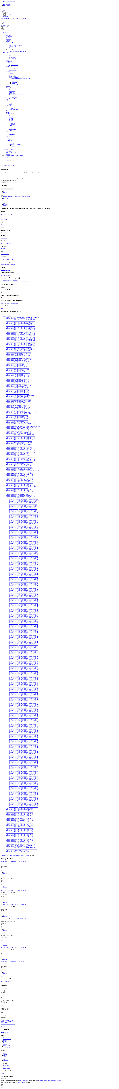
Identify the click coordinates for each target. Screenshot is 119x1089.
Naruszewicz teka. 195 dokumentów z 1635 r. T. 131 (17, 476)
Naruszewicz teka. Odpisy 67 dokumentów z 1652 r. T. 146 (19, 495)
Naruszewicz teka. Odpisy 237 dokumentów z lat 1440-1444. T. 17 (20, 337)
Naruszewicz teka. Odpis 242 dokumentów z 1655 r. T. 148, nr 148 (23, 690)
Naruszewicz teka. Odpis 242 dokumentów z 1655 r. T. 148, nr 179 (23, 729)
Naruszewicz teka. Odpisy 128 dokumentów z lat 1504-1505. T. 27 (20, 349)
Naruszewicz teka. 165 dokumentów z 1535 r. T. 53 (17, 381)
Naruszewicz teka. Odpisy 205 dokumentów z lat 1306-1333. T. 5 (20, 322)
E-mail (2, 178)
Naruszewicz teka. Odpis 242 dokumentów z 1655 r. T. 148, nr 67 (23, 584)
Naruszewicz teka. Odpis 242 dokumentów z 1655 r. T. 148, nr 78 (23, 604)
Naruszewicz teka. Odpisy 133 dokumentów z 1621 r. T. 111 (19, 453)
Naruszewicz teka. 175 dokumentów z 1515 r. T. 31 (17, 354)
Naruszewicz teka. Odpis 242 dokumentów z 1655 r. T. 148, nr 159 (23, 704)
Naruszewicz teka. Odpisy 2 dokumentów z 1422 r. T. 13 (18, 332)
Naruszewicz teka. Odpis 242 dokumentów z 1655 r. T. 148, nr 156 (23, 700)
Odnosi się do (12, 123)
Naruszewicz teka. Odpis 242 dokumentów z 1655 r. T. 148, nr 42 (23, 552)
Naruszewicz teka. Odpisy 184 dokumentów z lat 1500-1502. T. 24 (20, 345)
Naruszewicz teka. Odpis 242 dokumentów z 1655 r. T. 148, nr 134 (23, 673)
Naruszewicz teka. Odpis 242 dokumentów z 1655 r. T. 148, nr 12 (23, 515)
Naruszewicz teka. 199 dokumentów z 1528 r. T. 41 (17, 366)
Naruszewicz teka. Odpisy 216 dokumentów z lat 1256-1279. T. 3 (20, 319)
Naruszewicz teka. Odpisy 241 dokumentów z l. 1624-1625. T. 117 (20, 459)
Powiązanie (10, 113)
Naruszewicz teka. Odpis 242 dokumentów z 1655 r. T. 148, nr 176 (23, 725)
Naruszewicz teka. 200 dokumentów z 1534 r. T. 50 (17, 378)
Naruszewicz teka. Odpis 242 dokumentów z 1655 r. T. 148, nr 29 (23, 536)
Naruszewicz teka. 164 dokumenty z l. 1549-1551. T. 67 (18, 399)
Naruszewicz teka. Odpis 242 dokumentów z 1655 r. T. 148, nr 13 (23, 516)
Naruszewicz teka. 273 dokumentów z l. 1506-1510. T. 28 (18, 350)
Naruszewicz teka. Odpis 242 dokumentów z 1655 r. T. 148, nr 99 (23, 630)
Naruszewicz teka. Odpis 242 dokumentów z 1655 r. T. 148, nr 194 (23, 747)
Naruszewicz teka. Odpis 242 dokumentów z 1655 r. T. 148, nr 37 (23, 546)
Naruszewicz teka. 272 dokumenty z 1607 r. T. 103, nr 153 (13, 904)
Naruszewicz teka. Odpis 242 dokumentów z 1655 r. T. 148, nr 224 (23, 784)
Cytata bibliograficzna (13, 109)
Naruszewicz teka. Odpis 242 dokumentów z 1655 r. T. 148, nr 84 (23, 611)
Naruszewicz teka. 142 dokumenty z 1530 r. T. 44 (17, 370)
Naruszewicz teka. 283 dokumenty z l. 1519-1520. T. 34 (18, 358)
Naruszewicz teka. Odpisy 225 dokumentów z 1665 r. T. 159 (19, 820)
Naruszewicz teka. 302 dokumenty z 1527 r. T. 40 (17, 365)
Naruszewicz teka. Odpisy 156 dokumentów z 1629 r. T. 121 (19, 464)
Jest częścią (11, 117)
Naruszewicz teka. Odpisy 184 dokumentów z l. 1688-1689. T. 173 (20, 838)
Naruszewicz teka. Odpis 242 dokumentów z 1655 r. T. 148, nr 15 (23, 518)
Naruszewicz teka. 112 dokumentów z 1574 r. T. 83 (17, 418)
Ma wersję (11, 118)
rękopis (2, 224)
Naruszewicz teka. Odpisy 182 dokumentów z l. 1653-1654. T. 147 (20, 496)
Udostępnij (8, 13)
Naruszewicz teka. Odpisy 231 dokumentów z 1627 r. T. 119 (19, 462)
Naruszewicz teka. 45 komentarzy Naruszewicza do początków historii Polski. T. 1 (24, 317)
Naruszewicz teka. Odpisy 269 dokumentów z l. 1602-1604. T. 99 (20, 438)
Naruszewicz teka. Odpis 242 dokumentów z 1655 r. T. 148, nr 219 (23, 778)
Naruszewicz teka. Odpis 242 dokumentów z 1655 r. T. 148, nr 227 (23, 788)
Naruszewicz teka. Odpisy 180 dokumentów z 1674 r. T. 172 (19, 836)
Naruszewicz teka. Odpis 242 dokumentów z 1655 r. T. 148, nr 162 (23, 708)
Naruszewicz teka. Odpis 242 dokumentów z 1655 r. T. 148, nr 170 (23, 718)
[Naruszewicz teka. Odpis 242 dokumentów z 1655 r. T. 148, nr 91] (15, 196)
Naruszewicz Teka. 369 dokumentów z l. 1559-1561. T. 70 (19, 402)
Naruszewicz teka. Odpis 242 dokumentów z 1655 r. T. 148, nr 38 (23, 547)
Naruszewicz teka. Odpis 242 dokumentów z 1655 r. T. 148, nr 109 (23, 642)
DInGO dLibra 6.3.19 (24, 1080)
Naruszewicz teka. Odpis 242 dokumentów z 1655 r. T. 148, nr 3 (23, 504)
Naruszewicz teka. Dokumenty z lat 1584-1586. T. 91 (17, 428)
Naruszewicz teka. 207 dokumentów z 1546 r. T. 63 (17, 394)
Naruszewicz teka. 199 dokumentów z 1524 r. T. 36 (17, 360)
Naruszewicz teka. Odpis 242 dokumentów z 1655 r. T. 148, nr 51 (23, 563)
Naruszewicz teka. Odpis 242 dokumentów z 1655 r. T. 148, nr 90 (23, 619)
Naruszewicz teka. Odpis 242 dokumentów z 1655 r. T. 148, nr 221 (23, 781)
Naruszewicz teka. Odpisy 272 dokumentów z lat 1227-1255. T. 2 (20, 318)
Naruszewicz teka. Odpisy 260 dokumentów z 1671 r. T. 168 (19, 831)
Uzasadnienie (20, 178)
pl (3, 10)
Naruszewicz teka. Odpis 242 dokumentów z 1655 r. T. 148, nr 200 (23, 755)
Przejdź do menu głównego (9, 1)
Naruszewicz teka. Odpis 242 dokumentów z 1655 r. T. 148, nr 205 (23, 761)
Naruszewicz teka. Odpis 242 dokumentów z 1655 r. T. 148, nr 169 (23, 716)
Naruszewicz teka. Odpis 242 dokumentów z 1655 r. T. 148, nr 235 (23, 798)
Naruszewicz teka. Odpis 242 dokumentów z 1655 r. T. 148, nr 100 (23, 631)
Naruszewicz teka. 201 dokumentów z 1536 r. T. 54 (17, 382)
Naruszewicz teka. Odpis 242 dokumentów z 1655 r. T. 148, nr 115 (23, 650)
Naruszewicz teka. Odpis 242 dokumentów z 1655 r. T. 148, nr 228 (23, 789)
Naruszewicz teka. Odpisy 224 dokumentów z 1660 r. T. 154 (19, 814)
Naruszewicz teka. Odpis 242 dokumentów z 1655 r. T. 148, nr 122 (23, 658)
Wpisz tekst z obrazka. (12, 180)
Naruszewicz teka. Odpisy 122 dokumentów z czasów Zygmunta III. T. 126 (22, 470)
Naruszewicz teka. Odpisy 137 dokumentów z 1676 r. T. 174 (19, 839)
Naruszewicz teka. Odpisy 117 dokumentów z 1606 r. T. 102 (19, 442)
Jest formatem (12, 121)
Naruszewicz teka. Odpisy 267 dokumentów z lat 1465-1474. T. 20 (20, 340)
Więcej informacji (21, 1082)
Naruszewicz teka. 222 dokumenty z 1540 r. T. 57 (17, 386)
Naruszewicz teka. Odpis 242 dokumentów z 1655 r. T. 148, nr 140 (23, 680)
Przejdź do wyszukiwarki (8, 3)
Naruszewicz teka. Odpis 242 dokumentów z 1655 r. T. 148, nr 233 (23, 795)
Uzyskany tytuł (15, 81)
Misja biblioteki (9, 151)
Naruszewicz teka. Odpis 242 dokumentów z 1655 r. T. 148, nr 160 (23, 705)
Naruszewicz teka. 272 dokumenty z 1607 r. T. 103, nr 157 (13, 961)
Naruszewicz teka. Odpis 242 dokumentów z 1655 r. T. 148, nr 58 (23, 572)
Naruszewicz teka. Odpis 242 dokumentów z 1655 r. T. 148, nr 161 (23, 706)
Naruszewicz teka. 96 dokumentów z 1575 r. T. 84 (17, 420)
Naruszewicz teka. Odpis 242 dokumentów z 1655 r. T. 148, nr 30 (23, 537)
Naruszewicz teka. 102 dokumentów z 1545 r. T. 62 (17, 392)
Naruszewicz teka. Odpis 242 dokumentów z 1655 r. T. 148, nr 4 (23, 505)
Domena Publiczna (5, 254)
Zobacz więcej (6, 1047)
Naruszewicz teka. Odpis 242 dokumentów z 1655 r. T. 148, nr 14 (23, 517)
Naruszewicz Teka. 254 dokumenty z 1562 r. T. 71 (17, 403)
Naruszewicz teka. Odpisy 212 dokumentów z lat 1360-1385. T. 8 (20, 326)
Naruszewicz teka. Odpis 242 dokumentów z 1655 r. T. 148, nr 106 (23, 638)
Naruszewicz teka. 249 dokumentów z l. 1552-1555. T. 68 (18, 400)
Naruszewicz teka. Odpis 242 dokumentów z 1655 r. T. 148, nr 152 (23, 695)
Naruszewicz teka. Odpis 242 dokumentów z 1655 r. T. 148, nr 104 (23, 636)
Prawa (8, 131)
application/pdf (4, 238)
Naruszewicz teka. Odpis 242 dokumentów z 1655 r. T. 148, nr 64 (23, 579)
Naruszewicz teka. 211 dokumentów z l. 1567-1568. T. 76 (18, 410)
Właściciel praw (11, 136)
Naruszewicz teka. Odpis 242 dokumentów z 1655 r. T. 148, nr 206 (23, 762)
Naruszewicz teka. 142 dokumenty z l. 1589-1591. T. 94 (18, 432)
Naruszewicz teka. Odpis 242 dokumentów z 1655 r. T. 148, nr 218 (23, 777)
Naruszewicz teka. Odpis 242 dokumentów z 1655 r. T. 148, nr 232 (23, 794)
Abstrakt (11, 73)
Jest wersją (11, 119)
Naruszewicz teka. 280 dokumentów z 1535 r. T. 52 (17, 380)
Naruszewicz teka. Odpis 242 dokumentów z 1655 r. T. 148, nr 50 (23, 562)
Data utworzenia (12, 89)
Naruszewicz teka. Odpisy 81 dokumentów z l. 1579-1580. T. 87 (20, 423)
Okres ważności (12, 98)
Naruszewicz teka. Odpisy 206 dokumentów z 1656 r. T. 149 (19, 808)
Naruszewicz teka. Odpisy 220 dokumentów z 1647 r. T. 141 (19, 489)
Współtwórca (9, 61)
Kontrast (5, 12)
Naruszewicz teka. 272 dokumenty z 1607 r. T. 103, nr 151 (13, 933)
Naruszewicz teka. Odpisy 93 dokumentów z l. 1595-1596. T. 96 (20, 434)
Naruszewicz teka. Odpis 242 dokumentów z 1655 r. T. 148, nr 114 (23, 648)
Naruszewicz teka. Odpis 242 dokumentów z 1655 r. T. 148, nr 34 (23, 542)
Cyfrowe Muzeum (7, 280)
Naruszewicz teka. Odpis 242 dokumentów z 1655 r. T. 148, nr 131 (23, 669)
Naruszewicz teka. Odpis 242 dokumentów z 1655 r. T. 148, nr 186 (23, 737)
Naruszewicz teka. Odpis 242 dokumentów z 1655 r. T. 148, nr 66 (23, 583)
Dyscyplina (14, 83)
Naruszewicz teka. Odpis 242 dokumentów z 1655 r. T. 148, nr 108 (23, 641)
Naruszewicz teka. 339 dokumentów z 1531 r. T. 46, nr (18, 373)
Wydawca (8, 86)
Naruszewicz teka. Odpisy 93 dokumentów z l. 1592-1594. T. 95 (20, 433)
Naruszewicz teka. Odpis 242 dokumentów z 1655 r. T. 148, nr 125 (23, 662)
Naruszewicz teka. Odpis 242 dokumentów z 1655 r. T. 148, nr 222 (23, 782)
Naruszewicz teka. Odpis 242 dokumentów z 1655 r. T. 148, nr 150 (23, 693)
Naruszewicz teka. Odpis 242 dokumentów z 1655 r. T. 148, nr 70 (23, 594)
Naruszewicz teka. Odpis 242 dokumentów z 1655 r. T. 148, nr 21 (23, 526)
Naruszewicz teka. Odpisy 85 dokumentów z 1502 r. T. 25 (18, 347)
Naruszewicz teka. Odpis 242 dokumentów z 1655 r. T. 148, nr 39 (23, 548)
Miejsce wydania (12, 76)
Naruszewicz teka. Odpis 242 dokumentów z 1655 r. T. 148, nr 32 (23, 540)
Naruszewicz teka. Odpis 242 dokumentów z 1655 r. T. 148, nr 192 (23, 745)
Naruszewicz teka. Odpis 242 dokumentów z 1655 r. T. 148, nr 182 (23, 732)
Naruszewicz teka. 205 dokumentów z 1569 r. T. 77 (17, 411)
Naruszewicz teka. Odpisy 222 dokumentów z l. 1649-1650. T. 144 (20, 493)
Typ (7, 99)
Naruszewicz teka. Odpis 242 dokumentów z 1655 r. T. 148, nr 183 (23, 734)
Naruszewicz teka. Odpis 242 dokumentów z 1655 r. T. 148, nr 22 (23, 527)
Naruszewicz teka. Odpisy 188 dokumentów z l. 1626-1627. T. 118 (20, 460)
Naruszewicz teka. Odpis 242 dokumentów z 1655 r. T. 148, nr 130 (23, 668)
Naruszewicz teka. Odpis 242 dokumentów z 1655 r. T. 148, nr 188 (23, 740)
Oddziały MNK (11, 42)
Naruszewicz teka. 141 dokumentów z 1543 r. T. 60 (17, 390)
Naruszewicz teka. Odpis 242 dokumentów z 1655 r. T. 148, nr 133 (23, 672)
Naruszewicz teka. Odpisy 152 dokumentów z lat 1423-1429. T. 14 (20, 333)
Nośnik (10, 104)
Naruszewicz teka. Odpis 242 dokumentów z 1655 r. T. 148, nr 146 (23, 688)
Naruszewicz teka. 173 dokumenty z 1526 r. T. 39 (17, 364)
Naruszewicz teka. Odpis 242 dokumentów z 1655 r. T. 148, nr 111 (23, 645)
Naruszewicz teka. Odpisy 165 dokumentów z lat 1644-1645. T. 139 (21, 486)
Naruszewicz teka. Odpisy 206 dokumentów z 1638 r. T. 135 (19, 481)
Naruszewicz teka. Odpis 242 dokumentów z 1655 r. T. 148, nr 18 (23, 522)
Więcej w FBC (4, 981)
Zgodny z (11, 130)
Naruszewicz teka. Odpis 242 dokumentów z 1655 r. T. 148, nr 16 (23, 520)
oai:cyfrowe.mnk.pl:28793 (6, 243)
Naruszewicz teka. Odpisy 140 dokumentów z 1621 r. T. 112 (19, 454)
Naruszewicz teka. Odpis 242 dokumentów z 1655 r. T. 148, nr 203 (23, 758)
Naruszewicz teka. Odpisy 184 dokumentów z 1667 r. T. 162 (19, 824)
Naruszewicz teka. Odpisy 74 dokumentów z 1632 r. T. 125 (19, 469)
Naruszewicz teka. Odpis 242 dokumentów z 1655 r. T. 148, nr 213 (23, 771)
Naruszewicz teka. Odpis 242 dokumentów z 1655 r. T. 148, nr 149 (23, 692)
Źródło (7, 110)
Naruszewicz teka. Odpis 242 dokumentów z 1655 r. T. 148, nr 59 (23, 573)
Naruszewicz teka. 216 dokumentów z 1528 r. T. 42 (17, 368)
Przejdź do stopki (7, 5)
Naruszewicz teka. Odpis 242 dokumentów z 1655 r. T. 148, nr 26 (23, 532)
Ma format (11, 120)
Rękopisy (8, 41)
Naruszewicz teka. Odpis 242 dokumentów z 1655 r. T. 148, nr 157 (23, 702)
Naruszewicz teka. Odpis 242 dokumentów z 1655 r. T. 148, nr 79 (23, 605)
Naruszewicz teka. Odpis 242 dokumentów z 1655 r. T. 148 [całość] (23, 499)
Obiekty (8, 157)
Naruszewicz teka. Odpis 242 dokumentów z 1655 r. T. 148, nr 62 (23, 577)
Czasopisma (8, 37)
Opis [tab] (4, 203)
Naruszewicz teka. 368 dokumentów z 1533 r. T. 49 (17, 376)
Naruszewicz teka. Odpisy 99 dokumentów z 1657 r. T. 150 (19, 809)
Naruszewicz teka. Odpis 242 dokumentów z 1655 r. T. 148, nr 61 (23, 575)
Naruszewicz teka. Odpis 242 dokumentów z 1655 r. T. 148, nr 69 (23, 593)
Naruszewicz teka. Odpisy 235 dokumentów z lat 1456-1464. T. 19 (20, 339)
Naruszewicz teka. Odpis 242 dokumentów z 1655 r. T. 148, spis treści (24, 500)
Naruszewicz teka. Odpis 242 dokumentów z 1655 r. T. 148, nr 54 (23, 567)
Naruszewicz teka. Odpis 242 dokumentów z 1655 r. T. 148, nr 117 (23, 652)
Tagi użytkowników (13, 65)
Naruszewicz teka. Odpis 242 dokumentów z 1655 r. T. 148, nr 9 (23, 511)
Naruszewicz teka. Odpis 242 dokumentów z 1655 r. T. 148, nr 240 (23, 804)
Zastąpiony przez (12, 126)
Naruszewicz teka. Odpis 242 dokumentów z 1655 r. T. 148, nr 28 (23, 535)
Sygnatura (11, 108)
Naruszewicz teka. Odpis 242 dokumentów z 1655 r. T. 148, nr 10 (23, 512)
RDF (2, 308)
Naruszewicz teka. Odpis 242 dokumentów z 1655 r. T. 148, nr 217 (23, 776)
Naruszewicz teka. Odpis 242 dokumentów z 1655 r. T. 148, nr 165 (23, 711)
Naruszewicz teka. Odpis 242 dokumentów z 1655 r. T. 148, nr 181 (23, 731)
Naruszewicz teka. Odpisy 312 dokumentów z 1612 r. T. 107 (19, 448)
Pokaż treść (5, 198)
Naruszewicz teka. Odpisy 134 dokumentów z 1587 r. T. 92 (19, 429)
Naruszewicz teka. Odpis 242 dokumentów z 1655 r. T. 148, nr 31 (23, 538)
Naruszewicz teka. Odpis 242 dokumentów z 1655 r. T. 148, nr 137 (23, 677)
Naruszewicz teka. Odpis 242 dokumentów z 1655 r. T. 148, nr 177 (23, 726)
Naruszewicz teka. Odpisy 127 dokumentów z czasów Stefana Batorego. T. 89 (23, 426)
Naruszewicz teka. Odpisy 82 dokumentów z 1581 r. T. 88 (18, 425)
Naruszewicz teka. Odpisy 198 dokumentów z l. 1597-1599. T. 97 (20, 436)
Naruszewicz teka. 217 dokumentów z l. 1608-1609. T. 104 (19, 444)
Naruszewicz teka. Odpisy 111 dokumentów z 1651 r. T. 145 (19, 494)
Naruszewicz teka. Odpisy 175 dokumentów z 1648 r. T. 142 (19, 490)
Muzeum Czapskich (13, 47)
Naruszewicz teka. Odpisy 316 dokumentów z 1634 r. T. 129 (19, 474)
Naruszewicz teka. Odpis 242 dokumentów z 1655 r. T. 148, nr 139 (23, 679)
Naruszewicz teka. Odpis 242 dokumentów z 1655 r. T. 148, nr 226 (23, 787)
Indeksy (5, 52)
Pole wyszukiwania (5, 163)
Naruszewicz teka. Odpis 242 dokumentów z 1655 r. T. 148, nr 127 (23, 664)
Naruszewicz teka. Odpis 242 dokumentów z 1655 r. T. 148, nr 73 (23, 598)
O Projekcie (6, 149)
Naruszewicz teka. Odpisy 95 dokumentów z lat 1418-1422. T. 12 (20, 331)
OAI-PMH (3, 313)
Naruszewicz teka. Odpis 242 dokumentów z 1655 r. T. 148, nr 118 (23, 653)
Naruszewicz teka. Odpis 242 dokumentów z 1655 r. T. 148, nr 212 (23, 770)
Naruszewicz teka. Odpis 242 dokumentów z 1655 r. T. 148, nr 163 (23, 709)
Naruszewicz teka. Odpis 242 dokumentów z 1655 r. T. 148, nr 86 (23, 614)
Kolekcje (5, 32)
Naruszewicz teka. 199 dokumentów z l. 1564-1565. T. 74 (18, 407)
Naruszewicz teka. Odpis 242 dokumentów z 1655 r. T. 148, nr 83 (23, 610)
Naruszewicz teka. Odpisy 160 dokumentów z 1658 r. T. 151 (19, 810)
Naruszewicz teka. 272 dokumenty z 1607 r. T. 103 (17, 443)
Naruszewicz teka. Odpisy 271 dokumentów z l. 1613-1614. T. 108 (20, 449)
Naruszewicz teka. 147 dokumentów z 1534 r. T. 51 (17, 379)
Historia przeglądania (9, 155)
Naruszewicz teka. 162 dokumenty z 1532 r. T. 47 (17, 374)
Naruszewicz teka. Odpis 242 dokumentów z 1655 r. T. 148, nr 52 (23, 564)
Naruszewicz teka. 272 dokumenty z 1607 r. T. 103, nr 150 (13, 947)
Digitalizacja (11, 143)
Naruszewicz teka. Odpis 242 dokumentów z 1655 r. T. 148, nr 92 (23, 621)
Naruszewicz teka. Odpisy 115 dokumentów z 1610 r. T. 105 (19, 446)
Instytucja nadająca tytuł (17, 84)
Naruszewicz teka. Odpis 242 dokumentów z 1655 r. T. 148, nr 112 (23, 646)
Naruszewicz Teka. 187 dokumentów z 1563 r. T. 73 (17, 406)
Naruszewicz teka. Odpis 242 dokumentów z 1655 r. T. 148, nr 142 (23, 683)
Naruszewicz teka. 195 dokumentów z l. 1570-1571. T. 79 (18, 413)
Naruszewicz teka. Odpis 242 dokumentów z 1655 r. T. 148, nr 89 (23, 617)
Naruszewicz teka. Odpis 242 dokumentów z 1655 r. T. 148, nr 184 (23, 735)
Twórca (7, 60)
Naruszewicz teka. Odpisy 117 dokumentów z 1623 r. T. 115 (19, 458)
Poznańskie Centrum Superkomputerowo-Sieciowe (49, 1080)
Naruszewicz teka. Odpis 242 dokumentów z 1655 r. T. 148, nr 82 (23, 609)
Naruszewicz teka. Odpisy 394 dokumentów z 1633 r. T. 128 (19, 473)
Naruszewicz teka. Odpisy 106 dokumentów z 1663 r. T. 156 (19, 817)
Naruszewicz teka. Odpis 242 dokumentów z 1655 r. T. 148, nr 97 (23, 627)
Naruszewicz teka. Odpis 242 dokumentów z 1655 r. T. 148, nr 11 (23, 514)
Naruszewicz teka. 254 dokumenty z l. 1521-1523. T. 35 (18, 359)
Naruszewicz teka (7, 316)
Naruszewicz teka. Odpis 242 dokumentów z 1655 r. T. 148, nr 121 (23, 657)
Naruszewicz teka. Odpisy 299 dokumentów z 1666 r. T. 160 (19, 821)
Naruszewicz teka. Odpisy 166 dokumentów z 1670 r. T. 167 (19, 830)
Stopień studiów (15, 82)
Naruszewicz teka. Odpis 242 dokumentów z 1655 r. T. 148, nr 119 (23, 655)
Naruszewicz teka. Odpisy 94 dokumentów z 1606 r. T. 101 (19, 441)
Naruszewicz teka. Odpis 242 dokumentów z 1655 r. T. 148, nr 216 (23, 774)
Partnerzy (9, 49)
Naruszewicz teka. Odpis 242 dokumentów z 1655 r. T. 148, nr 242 (23, 807)
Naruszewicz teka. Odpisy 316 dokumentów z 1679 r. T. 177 (19, 851)
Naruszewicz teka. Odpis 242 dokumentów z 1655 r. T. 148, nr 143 (23, 684)
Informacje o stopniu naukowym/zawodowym (20, 78)
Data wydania (12, 93)
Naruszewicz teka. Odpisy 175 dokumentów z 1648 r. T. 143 (19, 491)
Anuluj (2, 182)
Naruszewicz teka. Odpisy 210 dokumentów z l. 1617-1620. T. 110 (20, 452)
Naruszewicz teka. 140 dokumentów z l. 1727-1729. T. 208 (19, 845)
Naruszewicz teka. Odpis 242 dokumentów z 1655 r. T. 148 (19, 497)
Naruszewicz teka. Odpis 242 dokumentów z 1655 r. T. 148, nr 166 (23, 713)
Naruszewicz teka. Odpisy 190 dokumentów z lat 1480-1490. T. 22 (20, 343)
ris (3, 191)
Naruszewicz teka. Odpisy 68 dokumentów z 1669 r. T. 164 (19, 826)
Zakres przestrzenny (13, 68)
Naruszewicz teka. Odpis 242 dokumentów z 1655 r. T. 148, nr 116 (23, 651)
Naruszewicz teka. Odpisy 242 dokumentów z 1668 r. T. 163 (19, 825)
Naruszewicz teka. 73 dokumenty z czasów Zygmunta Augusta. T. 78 (21, 412)
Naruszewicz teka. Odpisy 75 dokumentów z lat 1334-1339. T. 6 (20, 323)
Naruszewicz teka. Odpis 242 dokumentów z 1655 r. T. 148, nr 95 (23, 625)
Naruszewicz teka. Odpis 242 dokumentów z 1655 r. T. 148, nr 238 (23, 802)
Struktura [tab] (5, 205)
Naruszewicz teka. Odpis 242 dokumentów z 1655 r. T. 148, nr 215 (23, 773)
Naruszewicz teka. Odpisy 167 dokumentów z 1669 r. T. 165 (19, 828)
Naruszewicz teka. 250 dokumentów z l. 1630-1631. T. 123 (19, 467)
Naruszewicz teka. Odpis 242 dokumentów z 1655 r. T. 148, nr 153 (23, 697)
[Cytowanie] (2, 195)
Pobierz (2, 200)
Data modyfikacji (12, 96)
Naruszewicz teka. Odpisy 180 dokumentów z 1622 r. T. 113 (19, 455)
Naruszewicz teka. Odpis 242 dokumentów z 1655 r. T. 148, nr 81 (23, 608)
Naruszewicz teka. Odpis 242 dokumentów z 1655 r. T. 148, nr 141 (23, 682)
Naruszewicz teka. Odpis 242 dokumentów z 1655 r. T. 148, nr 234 (23, 797)
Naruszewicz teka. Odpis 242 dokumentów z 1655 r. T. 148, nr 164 (23, 710)
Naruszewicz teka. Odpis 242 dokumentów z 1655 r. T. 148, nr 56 (23, 569)
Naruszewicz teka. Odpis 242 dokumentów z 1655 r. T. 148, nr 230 (23, 792)
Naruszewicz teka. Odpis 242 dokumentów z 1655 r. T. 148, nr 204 (23, 760)
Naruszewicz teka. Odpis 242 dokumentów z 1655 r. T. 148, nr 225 (23, 786)
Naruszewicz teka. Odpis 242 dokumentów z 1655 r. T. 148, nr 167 (23, 714)
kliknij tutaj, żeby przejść (6, 270)
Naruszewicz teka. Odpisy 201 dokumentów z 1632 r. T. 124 (19, 468)
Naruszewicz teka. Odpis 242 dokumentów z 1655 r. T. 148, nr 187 (23, 739)
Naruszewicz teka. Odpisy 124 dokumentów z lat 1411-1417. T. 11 (20, 329)
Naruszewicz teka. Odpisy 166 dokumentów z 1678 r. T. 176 (19, 841)
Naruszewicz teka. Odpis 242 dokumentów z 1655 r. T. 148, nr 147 (23, 689)
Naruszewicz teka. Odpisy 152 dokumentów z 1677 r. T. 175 (19, 840)
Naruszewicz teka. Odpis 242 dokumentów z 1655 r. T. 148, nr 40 (23, 549)
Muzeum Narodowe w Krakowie (8, 259)
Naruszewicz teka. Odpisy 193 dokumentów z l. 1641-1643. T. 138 (20, 485)
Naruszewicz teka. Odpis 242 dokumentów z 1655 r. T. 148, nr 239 (23, 803)
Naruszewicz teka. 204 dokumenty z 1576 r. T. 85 (17, 421)
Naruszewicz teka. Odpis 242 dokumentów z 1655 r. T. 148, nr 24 (23, 530)
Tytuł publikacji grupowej (14, 58)
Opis (8, 71)
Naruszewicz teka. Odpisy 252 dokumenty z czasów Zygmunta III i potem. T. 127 (24, 472)
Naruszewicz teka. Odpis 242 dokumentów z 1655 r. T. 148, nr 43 (23, 553)
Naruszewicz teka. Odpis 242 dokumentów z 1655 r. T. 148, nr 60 (23, 574)
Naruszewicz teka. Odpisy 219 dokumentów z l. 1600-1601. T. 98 (20, 437)
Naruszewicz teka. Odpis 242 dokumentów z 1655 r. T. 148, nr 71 (23, 595)
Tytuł (8, 55)
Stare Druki (8, 35)
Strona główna (5, 1032)
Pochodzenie (10, 140)
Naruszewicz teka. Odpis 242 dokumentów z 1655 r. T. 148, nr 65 (23, 582)
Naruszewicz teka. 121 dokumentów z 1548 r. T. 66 (17, 397)
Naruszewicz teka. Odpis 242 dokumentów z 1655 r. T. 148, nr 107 (23, 640)
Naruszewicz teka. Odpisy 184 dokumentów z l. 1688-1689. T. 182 (20, 844)
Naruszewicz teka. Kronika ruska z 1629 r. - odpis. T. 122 (18, 465)
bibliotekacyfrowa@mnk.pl (6, 1014)
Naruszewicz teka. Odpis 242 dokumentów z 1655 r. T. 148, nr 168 (23, 715)
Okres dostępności (13, 97)
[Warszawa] (3, 232)
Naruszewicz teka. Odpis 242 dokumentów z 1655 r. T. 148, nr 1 (23, 501)
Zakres (9, 66)
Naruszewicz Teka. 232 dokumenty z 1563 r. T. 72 (17, 405)
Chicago (2, 992)
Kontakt (10, 139)
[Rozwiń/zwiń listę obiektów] (6, 49)
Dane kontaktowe (7, 1068)
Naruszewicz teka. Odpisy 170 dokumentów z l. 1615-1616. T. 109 (20, 450)
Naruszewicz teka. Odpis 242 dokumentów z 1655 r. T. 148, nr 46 (23, 557)
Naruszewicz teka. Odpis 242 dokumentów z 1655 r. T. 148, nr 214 (23, 772)
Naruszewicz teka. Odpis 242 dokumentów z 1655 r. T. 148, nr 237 (23, 800)
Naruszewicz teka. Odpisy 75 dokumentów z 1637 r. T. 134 (19, 480)
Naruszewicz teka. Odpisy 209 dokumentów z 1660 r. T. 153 (19, 813)
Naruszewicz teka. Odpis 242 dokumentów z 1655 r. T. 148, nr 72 (23, 596)
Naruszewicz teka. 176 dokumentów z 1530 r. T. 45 (17, 371)
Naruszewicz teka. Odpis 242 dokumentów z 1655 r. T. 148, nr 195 (23, 748)
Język (7, 112)
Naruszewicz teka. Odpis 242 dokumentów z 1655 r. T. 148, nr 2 (23, 502)
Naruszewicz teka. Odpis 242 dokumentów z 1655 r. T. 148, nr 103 (23, 635)
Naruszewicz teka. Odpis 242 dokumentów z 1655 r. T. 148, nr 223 (23, 783)
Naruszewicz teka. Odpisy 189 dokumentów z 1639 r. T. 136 (19, 483)
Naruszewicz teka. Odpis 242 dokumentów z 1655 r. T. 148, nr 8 (23, 510)
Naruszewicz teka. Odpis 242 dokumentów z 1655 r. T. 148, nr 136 (23, 676)
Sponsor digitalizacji (13, 77)
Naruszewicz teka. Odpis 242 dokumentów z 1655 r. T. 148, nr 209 (23, 766)
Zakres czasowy (12, 70)
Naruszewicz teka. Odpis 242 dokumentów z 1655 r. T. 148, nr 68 (23, 585)
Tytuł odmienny (12, 57)
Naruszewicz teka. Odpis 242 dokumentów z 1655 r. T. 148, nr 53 (23, 565)
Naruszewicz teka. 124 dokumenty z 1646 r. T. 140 (17, 488)
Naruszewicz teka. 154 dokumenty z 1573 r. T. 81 (17, 416)
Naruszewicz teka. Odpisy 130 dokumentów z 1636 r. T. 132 (19, 478)
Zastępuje (11, 125)
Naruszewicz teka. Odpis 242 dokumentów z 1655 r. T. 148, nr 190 (23, 742)
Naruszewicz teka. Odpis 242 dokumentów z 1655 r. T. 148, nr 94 (23, 624)
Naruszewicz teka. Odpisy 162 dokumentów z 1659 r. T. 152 (19, 812)
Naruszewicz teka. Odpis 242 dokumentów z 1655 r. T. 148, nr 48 (23, 559)
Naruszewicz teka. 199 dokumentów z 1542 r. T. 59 (17, 389)
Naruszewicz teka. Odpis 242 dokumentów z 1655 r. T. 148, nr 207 (23, 763)
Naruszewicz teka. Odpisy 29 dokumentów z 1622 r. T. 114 (19, 457)
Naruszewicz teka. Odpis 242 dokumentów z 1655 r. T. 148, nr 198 (23, 752)
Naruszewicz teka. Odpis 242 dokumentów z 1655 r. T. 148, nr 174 (23, 723)
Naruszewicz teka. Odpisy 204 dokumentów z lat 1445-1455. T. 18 (20, 338)
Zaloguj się (5, 16)
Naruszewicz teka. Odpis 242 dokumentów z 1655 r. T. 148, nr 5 (23, 506)
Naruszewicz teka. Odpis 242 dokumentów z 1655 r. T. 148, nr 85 (23, 612)
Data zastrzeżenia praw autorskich (16, 94)
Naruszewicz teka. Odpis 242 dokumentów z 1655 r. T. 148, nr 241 (23, 805)
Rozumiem (28, 1082)
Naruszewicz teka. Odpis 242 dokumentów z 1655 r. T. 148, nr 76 (23, 601)
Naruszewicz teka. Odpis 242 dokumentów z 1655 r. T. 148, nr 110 (23, 643)
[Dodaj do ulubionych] (1, 195)
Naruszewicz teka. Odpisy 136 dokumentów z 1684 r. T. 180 (19, 842)
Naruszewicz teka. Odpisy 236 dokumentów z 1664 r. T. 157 (19, 818)
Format (9, 100)
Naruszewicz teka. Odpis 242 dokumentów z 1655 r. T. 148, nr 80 (23, 606)
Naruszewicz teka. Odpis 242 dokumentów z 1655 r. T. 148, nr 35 (23, 543)
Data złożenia (12, 91)
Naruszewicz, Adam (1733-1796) (8, 214)
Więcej (2, 976)
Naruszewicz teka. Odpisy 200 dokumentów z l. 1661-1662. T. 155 (20, 815)
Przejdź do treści (6, 4)
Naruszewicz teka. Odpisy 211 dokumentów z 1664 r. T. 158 (19, 819)
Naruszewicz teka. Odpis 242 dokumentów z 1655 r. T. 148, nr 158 (23, 703)
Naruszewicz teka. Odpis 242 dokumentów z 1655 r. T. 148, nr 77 (23, 603)
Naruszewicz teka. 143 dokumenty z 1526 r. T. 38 (17, 363)
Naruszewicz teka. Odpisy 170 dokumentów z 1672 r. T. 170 (19, 834)
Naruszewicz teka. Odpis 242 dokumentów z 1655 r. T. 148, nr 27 (23, 533)
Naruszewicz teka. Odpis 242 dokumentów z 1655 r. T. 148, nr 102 (23, 633)
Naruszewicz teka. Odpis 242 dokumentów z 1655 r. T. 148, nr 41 (23, 551)
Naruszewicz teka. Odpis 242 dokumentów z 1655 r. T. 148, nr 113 (23, 647)
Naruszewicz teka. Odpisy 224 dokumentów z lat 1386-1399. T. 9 (20, 327)
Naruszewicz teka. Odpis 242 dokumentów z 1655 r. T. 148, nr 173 (23, 721)
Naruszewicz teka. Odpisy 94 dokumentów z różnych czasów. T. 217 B (21, 849)
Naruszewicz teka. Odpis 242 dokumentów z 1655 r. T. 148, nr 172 (23, 720)
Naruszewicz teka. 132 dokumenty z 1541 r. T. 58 (17, 387)
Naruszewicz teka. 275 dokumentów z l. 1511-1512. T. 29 (18, 352)
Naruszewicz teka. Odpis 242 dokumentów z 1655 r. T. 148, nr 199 (23, 753)
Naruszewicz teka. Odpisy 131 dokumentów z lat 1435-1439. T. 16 (20, 335)
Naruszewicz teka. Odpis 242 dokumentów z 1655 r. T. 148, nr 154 (23, 698)
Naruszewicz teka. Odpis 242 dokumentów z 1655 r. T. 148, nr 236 (23, 799)
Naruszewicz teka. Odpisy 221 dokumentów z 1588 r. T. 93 (19, 431)
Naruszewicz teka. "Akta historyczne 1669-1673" (17, 846)
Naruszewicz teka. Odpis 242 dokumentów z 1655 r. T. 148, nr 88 (23, 616)
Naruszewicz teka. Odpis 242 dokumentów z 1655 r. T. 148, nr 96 (23, 626)
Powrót (2, 29)
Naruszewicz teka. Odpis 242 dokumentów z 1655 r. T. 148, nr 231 (23, 793)
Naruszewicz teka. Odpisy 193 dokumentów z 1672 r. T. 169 (19, 833)
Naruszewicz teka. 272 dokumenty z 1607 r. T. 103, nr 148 (13, 861)
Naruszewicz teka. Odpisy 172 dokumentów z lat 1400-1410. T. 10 (20, 328)
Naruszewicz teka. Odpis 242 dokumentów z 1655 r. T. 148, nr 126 (23, 663)
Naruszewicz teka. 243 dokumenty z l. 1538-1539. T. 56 (18, 385)
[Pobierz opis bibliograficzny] (1, 870)
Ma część (11, 115)
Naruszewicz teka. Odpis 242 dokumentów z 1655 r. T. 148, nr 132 (23, 671)
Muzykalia (8, 39)
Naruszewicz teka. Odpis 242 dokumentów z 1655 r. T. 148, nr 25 (23, 531)
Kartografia (8, 40)
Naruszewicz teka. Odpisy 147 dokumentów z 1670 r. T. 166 (19, 829)
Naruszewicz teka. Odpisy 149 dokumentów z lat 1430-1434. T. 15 (20, 334)
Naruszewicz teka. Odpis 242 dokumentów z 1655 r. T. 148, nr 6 (23, 507)
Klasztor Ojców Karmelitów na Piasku (17, 51)
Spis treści (11, 74)
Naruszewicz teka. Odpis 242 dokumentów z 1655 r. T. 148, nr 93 (23, 622)
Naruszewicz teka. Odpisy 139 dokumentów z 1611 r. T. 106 (19, 447)
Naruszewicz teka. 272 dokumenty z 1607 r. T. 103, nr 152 (13, 918)
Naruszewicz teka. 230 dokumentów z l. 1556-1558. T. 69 (18, 401)
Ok (1, 1085)
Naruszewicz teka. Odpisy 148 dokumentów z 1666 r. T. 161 (19, 823)
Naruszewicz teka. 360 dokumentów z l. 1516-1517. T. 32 (18, 355)
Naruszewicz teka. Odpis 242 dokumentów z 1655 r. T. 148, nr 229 (23, 791)
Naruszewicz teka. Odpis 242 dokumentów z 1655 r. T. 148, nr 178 (23, 727)
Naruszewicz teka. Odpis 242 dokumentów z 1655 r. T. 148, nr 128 (23, 666)
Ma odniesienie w (13, 124)
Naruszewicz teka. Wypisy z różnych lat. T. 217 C (17, 850)
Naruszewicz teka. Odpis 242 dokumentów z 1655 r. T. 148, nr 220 (23, 779)
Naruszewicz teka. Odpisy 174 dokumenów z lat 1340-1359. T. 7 (20, 324)
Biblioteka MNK (12, 46)
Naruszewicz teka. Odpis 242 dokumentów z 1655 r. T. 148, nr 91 (23, 620)
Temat (8, 62)
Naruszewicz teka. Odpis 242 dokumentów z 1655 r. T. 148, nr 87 (23, 615)
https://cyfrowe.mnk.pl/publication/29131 (9, 303)
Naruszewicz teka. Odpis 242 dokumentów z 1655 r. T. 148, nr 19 (23, 523)
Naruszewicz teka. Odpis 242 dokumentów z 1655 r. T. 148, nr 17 (23, 521)
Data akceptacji (12, 92)
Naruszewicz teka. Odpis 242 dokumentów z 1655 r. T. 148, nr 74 (23, 599)
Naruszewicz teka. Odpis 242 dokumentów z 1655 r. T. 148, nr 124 (23, 661)
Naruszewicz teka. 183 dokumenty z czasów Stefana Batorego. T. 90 (21, 427)
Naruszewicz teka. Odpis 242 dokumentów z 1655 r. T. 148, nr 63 (23, 578)
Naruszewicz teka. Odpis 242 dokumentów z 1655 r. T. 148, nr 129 (23, 667)
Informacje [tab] (5, 204)
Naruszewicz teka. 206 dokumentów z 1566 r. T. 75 (17, 408)
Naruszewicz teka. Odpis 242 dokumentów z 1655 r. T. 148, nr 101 (23, 632)
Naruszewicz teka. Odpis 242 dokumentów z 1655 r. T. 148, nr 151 (23, 694)
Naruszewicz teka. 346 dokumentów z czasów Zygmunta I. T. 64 (20, 395)
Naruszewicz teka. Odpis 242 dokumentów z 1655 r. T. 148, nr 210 (23, 767)
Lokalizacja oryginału (15, 144)
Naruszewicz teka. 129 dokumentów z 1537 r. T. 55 (17, 384)
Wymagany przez (12, 129)
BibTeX (5, 192)
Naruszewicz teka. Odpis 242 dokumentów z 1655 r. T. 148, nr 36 (23, 544)
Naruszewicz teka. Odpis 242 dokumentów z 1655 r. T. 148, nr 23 (23, 528)
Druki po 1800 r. (9, 36)
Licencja (11, 135)
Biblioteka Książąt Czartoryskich (16, 45)
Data (8, 87)
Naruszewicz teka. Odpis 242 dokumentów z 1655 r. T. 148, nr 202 (23, 757)
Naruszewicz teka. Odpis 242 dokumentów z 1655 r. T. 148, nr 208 (23, 765)
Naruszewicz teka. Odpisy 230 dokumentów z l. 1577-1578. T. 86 (20, 422)
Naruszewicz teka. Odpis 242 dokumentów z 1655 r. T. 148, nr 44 (23, 554)
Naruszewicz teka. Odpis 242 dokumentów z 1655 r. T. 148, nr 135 (23, 674)
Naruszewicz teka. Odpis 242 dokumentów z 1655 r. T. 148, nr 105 (23, 637)
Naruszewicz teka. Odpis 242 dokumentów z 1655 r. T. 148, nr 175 (23, 724)
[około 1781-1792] (5, 219)
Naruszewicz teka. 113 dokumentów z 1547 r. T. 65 (17, 396)
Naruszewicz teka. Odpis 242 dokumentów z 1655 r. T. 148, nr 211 (23, 768)
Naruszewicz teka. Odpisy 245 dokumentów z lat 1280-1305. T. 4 (20, 321)
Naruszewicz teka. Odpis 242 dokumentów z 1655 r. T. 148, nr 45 (23, 556)
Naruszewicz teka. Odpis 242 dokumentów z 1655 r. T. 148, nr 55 (23, 568)
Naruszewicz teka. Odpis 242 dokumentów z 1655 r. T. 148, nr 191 (23, 744)
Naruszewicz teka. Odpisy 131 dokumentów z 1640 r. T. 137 (19, 484)
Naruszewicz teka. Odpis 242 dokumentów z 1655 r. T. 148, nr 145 (23, 687)
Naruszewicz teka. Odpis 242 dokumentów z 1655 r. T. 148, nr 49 (23, 561)
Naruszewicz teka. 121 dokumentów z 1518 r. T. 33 (17, 357)
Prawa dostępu (12, 134)
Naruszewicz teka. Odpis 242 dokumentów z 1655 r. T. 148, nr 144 (23, 685)
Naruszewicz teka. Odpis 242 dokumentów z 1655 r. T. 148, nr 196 (23, 750)
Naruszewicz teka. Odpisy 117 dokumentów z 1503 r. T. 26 (19, 348)
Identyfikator (10, 105)
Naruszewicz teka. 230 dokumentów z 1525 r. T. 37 (17, 361)
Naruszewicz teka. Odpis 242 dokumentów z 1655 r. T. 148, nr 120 (23, 656)
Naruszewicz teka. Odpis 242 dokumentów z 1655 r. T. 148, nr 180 (23, 730)
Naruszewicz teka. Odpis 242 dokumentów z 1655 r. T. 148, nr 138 (23, 678)
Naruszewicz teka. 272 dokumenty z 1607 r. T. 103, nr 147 (13, 876)
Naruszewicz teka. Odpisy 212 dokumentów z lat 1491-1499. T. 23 (20, 344)
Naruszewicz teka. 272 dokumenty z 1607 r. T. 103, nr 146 (13, 890)
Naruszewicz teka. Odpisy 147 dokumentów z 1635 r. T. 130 (19, 475)
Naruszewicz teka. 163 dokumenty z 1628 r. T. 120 (17, 463)
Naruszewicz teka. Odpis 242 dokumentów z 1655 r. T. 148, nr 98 (23, 629)
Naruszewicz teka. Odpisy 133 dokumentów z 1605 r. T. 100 (19, 439)
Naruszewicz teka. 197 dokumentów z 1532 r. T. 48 (17, 375)
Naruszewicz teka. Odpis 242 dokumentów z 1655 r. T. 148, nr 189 (23, 741)
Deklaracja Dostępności (11, 152)
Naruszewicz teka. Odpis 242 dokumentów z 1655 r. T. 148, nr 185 (23, 736)
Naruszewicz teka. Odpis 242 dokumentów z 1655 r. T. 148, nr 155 (23, 699)
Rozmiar (11, 103)
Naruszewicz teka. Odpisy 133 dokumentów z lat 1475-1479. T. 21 (20, 342)
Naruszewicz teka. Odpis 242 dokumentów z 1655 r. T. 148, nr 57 (23, 570)
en (4, 10)
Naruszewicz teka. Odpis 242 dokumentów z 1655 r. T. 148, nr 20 (23, 525)
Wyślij (6, 182)
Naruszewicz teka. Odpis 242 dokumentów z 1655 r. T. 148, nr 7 (23, 509)
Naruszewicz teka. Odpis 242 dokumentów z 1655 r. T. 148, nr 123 (23, 659)
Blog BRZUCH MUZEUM (7, 1021)
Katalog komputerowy (11, 147)
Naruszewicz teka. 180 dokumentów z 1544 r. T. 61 (17, 391)
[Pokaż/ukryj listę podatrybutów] (6, 55)
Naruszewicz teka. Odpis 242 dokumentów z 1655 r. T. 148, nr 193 (23, 746)
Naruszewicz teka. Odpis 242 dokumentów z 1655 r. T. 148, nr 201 (23, 756)
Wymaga (11, 128)
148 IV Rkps (3, 248)
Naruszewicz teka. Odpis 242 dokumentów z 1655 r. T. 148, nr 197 (23, 751)
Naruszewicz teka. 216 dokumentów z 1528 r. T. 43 (17, 369)
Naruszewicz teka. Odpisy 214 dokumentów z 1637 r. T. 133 (19, 479)
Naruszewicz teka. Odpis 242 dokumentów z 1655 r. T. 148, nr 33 (23, 541)
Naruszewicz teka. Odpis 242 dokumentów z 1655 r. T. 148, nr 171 (23, 719)
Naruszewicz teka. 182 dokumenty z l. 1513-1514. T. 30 (18, 353)
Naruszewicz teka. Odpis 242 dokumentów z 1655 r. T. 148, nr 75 (23, 600)
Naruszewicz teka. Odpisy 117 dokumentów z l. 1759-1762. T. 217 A (21, 847)
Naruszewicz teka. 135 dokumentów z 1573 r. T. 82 (17, 417)
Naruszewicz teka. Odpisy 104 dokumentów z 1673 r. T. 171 (19, 835)
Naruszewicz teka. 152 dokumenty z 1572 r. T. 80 (17, 415)
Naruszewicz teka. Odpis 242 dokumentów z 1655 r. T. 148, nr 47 (23, 558)
